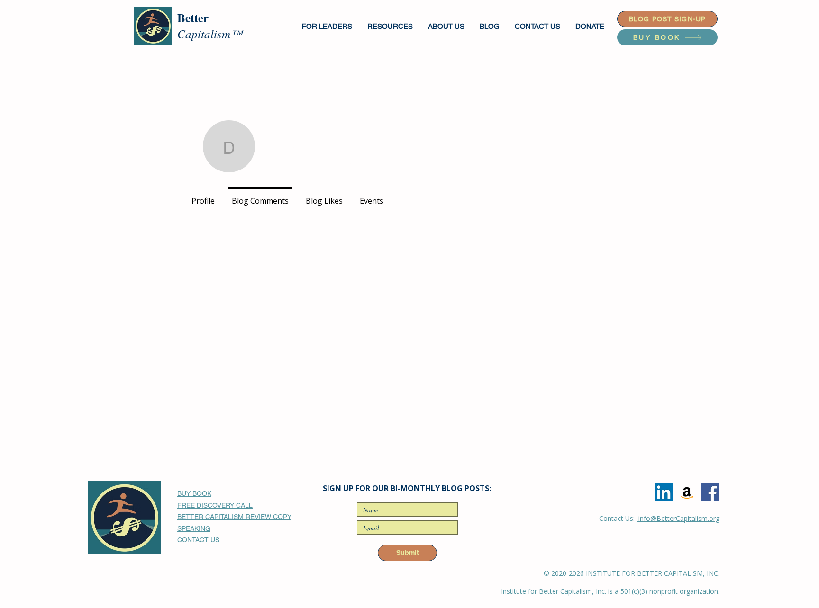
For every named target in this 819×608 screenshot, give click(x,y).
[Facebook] (710, 492)
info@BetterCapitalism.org (678, 518)
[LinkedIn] (664, 492)
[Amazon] (687, 492)
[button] (327, 26)
